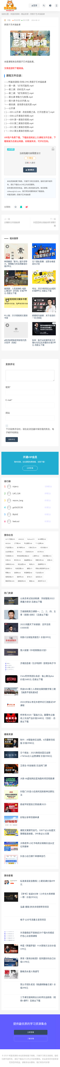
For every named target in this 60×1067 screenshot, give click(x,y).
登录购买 (30, 170)
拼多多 (17, 560)
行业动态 (40, 572)
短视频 (8, 568)
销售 (31, 581)
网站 (8, 413)
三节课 (17, 543)
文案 (49, 560)
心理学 (36, 556)
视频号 (20, 577)
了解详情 (30, 1038)
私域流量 (19, 568)
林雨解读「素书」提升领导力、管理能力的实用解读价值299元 (15, 264)
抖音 (8, 560)
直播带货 (42, 564)
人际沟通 (44, 547)
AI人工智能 (10, 539)
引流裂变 (9, 556)
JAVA (21, 539)
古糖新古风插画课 (12, 223)
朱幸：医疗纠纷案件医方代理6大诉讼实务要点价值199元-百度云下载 (44, 342)
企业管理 (9, 552)
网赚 (8, 572)
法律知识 (9, 564)
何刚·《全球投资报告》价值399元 (35, 637)
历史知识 (30, 552)
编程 (29, 568)
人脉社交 (32, 547)
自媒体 (17, 572)
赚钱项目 (9, 581)
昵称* (8, 387)
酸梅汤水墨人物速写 (29, 972)
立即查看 (30, 1032)
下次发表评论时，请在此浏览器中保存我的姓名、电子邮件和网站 (30, 431)
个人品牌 (39, 543)
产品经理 (9, 547)
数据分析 (40, 560)
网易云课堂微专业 (42, 568)
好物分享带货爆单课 (29, 817)
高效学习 (42, 581)
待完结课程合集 (23, 556)
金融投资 (22, 581)
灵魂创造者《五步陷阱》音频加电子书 (38, 663)
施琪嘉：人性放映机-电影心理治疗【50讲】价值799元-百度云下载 (15, 291)
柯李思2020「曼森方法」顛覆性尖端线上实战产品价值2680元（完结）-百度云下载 (37, 718)
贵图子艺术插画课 (23, 195)
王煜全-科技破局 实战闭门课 (33, 766)
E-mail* (9, 400)
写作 (19, 552)
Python (30, 539)
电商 (31, 564)
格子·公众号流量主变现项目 (33, 920)
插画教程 (28, 560)
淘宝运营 (22, 564)
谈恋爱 (39, 577)
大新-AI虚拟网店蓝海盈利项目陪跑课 (37, 779)
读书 (29, 577)
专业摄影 (28, 543)
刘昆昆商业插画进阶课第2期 (44, 224)
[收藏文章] (15, 207)
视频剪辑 (9, 577)
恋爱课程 (47, 556)
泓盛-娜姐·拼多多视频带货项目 (34, 907)
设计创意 (26, 20)
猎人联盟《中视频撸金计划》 (33, 650)
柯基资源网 (15, 14)
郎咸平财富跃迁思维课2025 (33, 804)
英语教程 (28, 572)
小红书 (40, 552)
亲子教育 (21, 547)
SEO (8, 543)
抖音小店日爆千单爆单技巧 (32, 856)
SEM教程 (42, 539)
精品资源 (24, 14)
